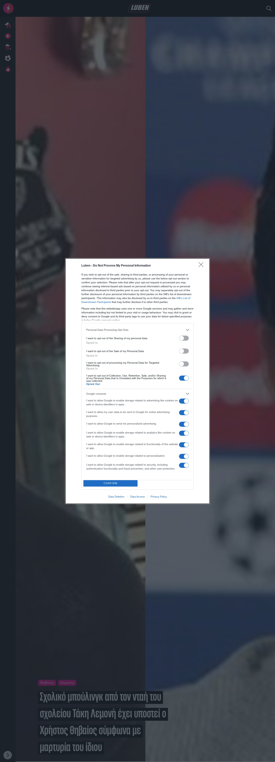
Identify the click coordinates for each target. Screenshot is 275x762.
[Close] (202, 265)
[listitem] (137, 330)
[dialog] (137, 381)
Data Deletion (116, 496)
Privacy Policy (159, 496)
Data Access (137, 496)
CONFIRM (110, 483)
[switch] (184, 338)
